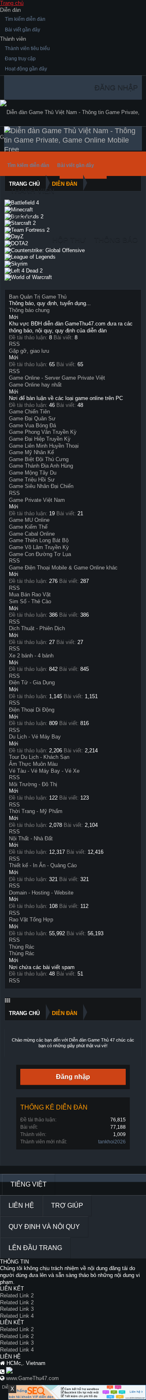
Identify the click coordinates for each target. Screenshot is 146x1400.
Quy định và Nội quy (44, 1226)
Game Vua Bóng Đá (32, 425)
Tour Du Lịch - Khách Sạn (39, 757)
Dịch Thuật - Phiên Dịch (37, 628)
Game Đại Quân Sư (32, 418)
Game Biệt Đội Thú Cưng (39, 459)
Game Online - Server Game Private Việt (57, 378)
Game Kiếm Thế (28, 527)
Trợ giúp (67, 1205)
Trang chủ (12, 3)
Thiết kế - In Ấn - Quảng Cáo (43, 865)
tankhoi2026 (112, 1142)
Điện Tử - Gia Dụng (32, 682)
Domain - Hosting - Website (41, 893)
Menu (23, 215)
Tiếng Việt (29, 1184)
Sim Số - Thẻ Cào (30, 601)
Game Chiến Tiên (29, 412)
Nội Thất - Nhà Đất (31, 838)
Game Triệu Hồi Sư (32, 480)
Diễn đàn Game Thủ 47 (92, 1039)
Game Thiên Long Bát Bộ (39, 540)
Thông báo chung (29, 310)
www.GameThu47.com (32, 1378)
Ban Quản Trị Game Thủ (38, 297)
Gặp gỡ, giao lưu (29, 351)
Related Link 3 (17, 1309)
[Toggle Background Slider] (7, 1001)
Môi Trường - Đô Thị (33, 784)
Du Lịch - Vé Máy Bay (35, 737)
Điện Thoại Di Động (31, 710)
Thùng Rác (21, 947)
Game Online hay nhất (35, 385)
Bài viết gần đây (22, 30)
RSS (14, 344)
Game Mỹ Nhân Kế (31, 452)
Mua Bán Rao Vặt (30, 594)
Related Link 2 (17, 1295)
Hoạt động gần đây (26, 69)
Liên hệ (21, 1205)
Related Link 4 (17, 1316)
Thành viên (13, 39)
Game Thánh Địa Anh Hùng (41, 466)
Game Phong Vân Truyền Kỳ (43, 432)
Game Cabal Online (32, 534)
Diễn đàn (10, 10)
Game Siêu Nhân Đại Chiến (41, 486)
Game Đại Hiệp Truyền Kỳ (40, 439)
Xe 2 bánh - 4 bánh (31, 656)
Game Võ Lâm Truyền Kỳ (39, 547)
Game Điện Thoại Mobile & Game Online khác (63, 568)
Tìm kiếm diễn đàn (25, 19)
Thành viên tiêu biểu (27, 48)
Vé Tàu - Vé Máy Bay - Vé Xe (44, 771)
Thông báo (116, 240)
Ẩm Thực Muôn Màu (33, 764)
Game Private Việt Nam (37, 500)
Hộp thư (69, 240)
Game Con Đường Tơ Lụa (40, 554)
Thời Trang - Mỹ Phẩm (35, 811)
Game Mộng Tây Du (32, 473)
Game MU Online (29, 520)
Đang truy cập (20, 59)
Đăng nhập (73, 1076)
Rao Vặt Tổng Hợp (31, 919)
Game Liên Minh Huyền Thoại (44, 446)
